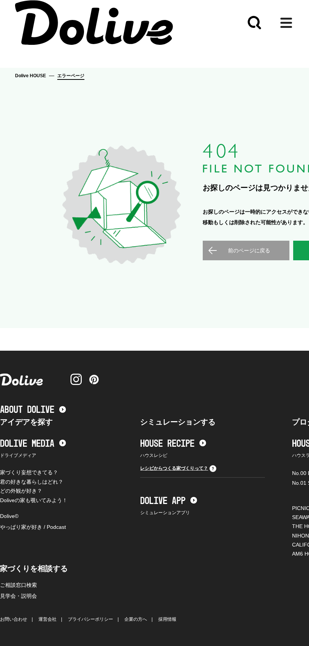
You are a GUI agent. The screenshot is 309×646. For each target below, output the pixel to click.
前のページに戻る (249, 250)
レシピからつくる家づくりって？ (174, 468)
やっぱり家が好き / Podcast (33, 527)
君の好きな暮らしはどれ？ (31, 482)
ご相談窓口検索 (18, 585)
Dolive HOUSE (30, 75)
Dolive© (9, 516)
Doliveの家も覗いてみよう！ (33, 500)
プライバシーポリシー (90, 619)
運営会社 (47, 619)
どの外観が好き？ (21, 491)
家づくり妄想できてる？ (29, 472)
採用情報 (167, 619)
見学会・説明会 (18, 596)
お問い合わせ (13, 619)
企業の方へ (135, 619)
